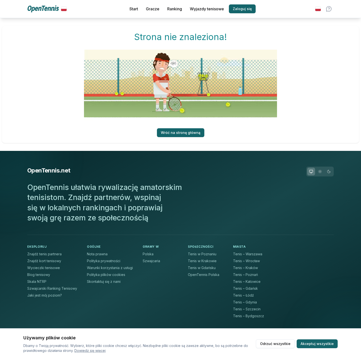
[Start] (47, 9)
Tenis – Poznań (245, 275)
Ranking (174, 8)
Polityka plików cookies (106, 275)
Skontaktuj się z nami (104, 281)
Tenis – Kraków (245, 268)
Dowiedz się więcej (90, 350)
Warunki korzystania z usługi (110, 268)
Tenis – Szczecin (247, 309)
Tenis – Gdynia (245, 302)
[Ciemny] (329, 171)
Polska (148, 254)
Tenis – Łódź (243, 295)
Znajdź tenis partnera (44, 254)
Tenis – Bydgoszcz (248, 316)
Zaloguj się (242, 9)
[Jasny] (320, 171)
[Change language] (318, 9)
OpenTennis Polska (203, 275)
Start (133, 8)
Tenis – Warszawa (247, 254)
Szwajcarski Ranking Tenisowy (52, 288)
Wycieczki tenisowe (43, 268)
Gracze (152, 8)
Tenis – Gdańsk (245, 288)
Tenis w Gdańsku (202, 268)
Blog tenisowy (38, 275)
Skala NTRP (36, 281)
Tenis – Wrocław (246, 261)
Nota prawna (97, 254)
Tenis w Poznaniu (202, 254)
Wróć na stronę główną (180, 132)
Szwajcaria (151, 261)
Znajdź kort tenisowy (44, 261)
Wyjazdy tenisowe (207, 8)
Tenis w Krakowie (202, 261)
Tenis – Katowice (247, 281)
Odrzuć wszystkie (275, 344)
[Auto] (311, 171)
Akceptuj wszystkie (317, 344)
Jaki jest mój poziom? (44, 295)
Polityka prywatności (103, 261)
